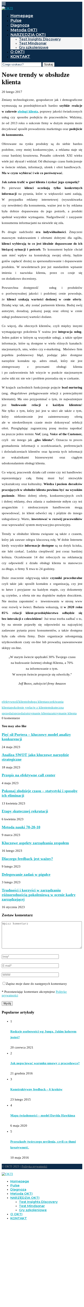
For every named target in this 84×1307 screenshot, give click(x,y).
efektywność (10, 701)
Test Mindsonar (33, 43)
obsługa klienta (36, 701)
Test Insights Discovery (40, 39)
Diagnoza (19, 25)
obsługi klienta (28, 111)
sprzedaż (19, 713)
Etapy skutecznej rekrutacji (25, 811)
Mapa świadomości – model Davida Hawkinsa (42, 1115)
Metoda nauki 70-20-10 (21, 827)
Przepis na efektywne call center (28, 775)
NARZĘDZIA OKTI (28, 34)
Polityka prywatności (34, 1166)
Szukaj (48, 64)
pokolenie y (19, 707)
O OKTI (17, 51)
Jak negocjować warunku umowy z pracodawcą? (45, 1063)
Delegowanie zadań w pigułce (26, 874)
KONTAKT (20, 56)
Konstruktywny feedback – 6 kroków (36, 1089)
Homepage (21, 15)
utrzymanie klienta (37, 713)
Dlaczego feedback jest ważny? (27, 859)
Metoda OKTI (23, 30)
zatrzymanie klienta (63, 713)
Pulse (16, 20)
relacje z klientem (38, 707)
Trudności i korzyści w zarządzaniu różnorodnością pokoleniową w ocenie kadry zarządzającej (39, 894)
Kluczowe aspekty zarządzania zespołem (35, 843)
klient (22, 701)
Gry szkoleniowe (33, 47)
